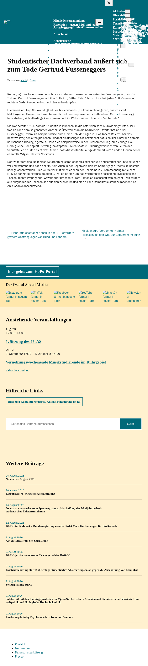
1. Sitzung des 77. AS (23, 341)
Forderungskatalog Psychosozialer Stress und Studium (39, 617)
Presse (33, 80)
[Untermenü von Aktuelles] (127, 11)
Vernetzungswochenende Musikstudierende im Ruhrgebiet (56, 362)
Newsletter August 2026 (20, 479)
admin (24, 80)
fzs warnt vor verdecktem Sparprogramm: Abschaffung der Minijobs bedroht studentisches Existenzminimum (54, 510)
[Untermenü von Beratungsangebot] (123, 46)
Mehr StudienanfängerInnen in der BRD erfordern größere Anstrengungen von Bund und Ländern (40, 235)
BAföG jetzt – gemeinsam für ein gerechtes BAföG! (38, 555)
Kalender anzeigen (17, 370)
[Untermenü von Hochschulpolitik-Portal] (131, 65)
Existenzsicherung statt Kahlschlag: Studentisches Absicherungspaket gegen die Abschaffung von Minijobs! (72, 569)
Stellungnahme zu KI (19, 584)
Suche (131, 423)
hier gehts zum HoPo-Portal (32, 271)
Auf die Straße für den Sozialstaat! (27, 540)
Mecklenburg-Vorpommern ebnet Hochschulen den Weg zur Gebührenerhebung (111, 233)
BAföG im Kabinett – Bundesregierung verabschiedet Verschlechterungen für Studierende (61, 526)
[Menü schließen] (109, 3)
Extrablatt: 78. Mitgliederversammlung (30, 493)
